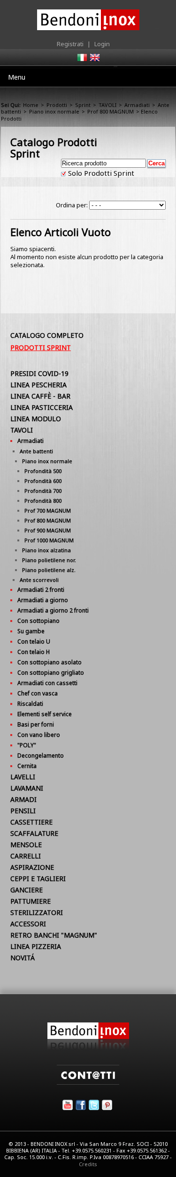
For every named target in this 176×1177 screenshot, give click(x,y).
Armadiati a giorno (42, 600)
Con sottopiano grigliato (50, 673)
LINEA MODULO (35, 418)
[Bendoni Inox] (88, 1047)
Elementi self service (44, 714)
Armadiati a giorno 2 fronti (53, 610)
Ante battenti (36, 451)
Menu (16, 77)
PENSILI (23, 810)
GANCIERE (26, 889)
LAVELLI (22, 776)
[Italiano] (81, 60)
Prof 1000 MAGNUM (49, 540)
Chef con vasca (37, 693)
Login (102, 44)
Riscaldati (30, 704)
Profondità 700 (42, 490)
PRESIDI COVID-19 (39, 373)
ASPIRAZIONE (32, 867)
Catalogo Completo (47, 335)
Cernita (27, 766)
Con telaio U (33, 642)
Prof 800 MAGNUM (110, 111)
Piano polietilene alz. (49, 569)
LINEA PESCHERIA (38, 384)
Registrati (70, 44)
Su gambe (31, 631)
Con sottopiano (38, 621)
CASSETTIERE (31, 821)
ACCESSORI (28, 923)
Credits (88, 1164)
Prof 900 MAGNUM (47, 530)
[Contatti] (88, 1082)
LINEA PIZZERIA (35, 946)
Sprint (83, 104)
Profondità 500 (42, 470)
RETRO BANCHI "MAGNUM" (53, 935)
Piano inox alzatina (46, 550)
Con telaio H (33, 652)
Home (30, 104)
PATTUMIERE (30, 901)
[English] (94, 60)
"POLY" (26, 745)
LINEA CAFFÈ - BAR (40, 396)
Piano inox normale (54, 111)
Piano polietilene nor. (49, 560)
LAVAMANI (26, 788)
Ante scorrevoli (39, 579)
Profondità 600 (42, 480)
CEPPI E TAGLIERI (38, 878)
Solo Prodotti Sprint (100, 173)
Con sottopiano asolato (49, 662)
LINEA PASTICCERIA (41, 407)
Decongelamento (40, 756)
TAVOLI (107, 104)
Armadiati (137, 104)
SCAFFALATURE (34, 833)
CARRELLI (25, 855)
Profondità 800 (42, 500)
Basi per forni (35, 724)
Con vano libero (38, 735)
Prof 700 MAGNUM (47, 510)
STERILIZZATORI (36, 912)
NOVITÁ (22, 957)
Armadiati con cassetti (47, 683)
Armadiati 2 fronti (40, 590)
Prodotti (56, 104)
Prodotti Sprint (40, 347)
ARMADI (23, 799)
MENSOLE (26, 844)
